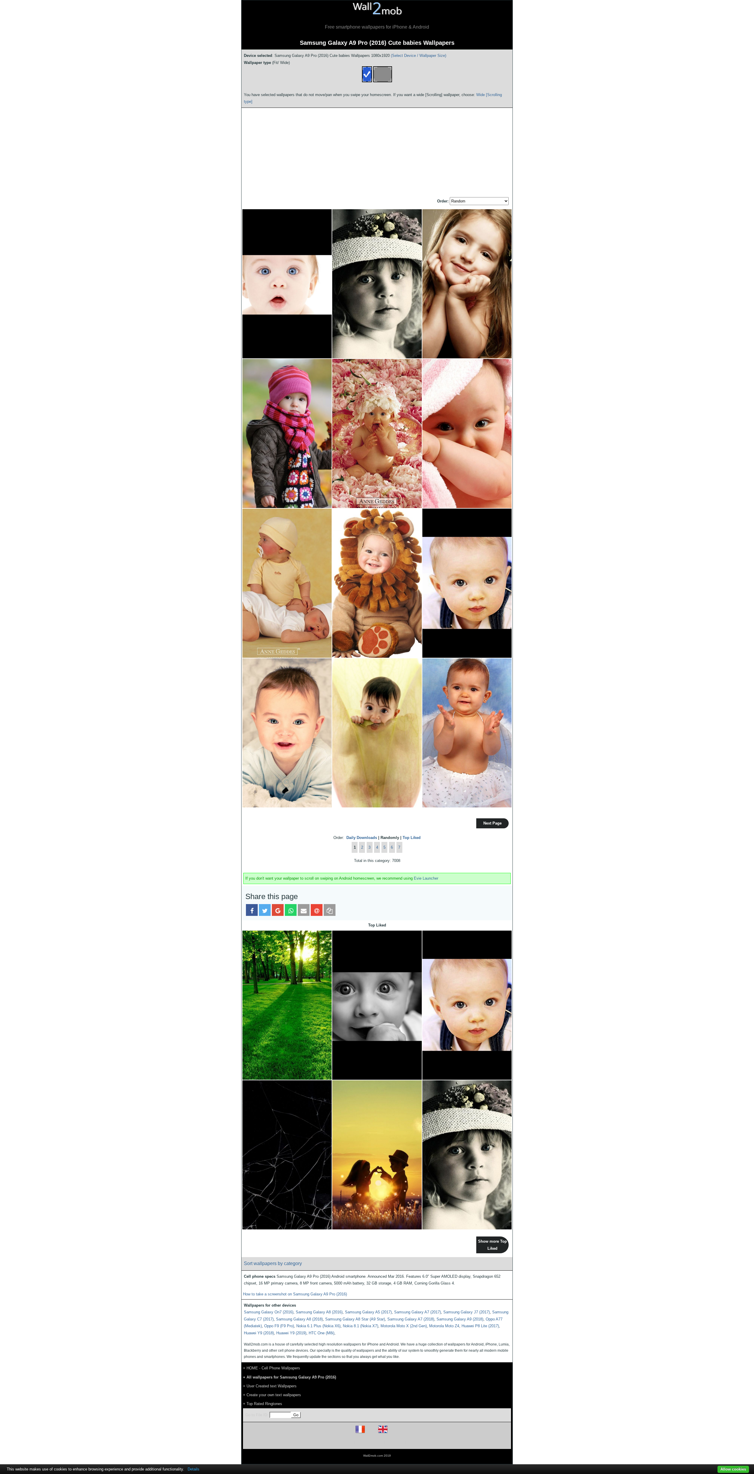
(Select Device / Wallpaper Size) (418, 55)
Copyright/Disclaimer (369, 1442)
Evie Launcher (426, 878)
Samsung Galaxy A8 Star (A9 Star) (355, 1319)
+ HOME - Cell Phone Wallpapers (271, 1368)
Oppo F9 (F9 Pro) (279, 1326)
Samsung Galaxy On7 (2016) (268, 1312)
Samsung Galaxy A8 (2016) (319, 1312)
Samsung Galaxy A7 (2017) (417, 1312)
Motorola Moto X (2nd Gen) (404, 1326)
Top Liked (412, 837)
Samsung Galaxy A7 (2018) (410, 1319)
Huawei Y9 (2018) (259, 1333)
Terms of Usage (342, 1442)
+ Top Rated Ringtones (262, 1404)
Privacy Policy (395, 1442)
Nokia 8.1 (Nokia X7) (360, 1326)
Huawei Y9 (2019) (291, 1333)
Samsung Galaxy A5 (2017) (368, 1312)
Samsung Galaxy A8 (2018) (299, 1319)
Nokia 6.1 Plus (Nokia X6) (318, 1326)
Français (371, 1433)
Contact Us (414, 1442)
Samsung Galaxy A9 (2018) (459, 1319)
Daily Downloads (361, 837)
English (393, 1433)
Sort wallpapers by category (273, 1263)
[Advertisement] (377, 153)
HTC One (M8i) (321, 1333)
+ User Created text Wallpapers (270, 1386)
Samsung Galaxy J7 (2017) (466, 1312)
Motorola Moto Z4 (444, 1326)
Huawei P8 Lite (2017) (480, 1326)
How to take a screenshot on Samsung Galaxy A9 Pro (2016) (295, 1294)
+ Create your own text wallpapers (272, 1395)
